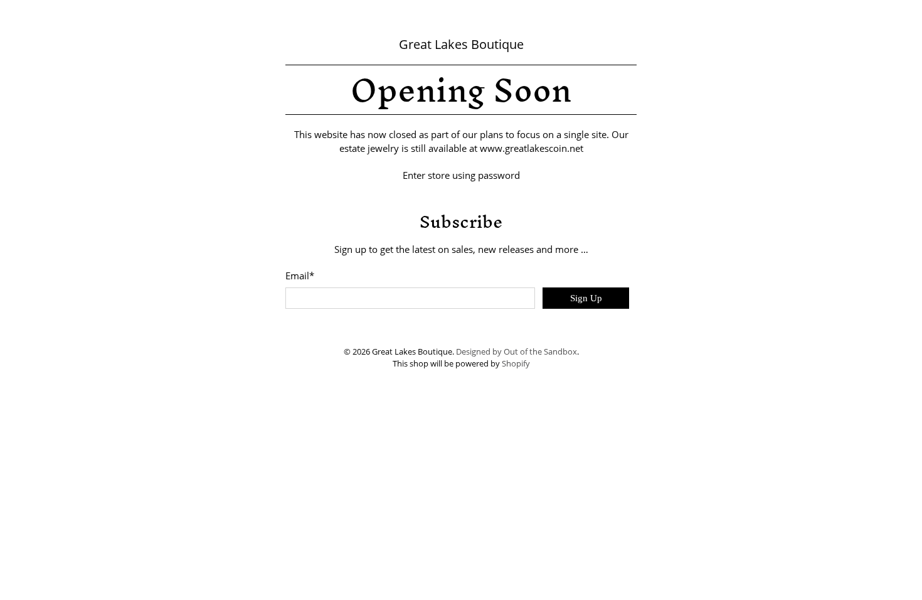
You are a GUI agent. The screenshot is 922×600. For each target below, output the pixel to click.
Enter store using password (461, 175)
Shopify (516, 363)
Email (299, 275)
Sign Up (586, 298)
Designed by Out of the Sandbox (516, 351)
